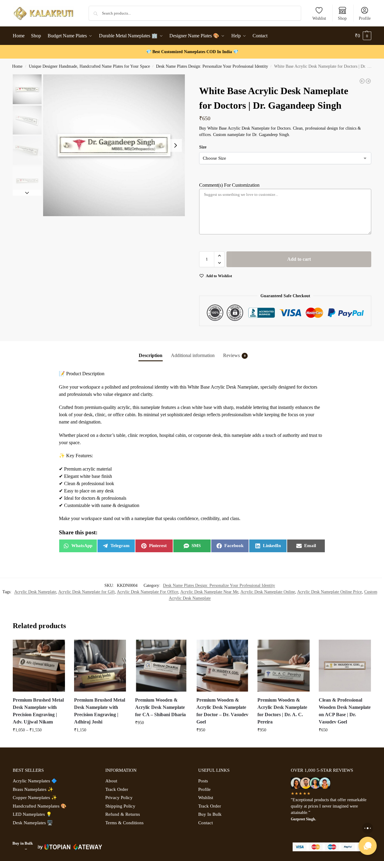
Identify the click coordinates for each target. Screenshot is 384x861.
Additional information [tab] (193, 355)
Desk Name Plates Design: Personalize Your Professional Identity (212, 66)
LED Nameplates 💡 (32, 814)
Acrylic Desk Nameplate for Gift (86, 592)
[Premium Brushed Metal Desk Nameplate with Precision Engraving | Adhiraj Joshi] (100, 666)
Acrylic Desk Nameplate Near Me (209, 592)
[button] (363, 36)
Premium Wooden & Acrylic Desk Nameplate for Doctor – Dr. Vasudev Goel (222, 710)
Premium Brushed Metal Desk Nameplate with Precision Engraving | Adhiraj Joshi (99, 710)
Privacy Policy (119, 797)
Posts (203, 780)
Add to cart (299, 259)
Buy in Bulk (22, 843)
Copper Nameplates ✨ (35, 797)
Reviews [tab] (234, 355)
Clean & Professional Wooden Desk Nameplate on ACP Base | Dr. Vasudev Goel (345, 710)
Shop (342, 18)
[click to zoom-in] (114, 145)
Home (17, 66)
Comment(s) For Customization (229, 185)
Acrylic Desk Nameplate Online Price (329, 592)
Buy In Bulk (210, 814)
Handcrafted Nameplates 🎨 (39, 806)
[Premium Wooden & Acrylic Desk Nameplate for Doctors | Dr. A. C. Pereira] (283, 666)
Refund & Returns (122, 814)
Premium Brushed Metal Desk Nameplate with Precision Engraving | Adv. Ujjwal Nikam (38, 710)
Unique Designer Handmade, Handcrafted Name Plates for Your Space (89, 66)
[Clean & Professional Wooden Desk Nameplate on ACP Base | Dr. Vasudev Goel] (368, 81)
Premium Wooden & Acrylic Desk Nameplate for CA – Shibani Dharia (160, 707)
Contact (205, 822)
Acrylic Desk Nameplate (35, 592)
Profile (365, 18)
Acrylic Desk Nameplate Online (267, 592)
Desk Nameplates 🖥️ (33, 822)
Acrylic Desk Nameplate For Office (147, 592)
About (111, 780)
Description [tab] (150, 355)
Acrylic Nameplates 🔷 (35, 780)
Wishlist (319, 18)
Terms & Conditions (124, 822)
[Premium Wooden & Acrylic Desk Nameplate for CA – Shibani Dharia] (161, 666)
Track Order (116, 789)
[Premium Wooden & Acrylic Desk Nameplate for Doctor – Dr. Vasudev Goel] (362, 81)
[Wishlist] (55, 648)
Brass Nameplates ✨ (33, 789)
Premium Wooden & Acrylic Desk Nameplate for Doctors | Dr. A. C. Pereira (282, 710)
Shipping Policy (120, 806)
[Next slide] (175, 145)
